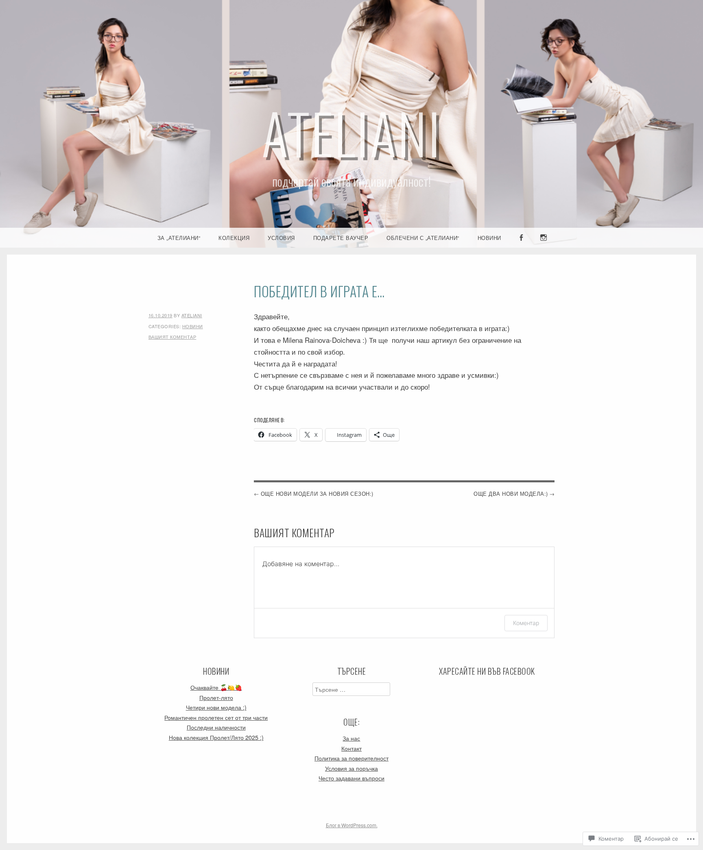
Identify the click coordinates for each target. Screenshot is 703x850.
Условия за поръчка (351, 768)
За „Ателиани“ (179, 238)
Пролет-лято (216, 697)
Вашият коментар (172, 336)
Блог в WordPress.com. (352, 825)
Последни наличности (216, 727)
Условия (281, 238)
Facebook (521, 247)
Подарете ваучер (341, 238)
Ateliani (351, 132)
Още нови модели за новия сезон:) (317, 493)
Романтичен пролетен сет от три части (216, 717)
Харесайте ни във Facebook (487, 671)
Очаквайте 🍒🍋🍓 (216, 687)
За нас (351, 738)
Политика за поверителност (351, 758)
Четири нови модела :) (216, 707)
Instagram (544, 247)
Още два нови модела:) (511, 493)
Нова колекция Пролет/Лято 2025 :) (216, 737)
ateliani (191, 315)
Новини (489, 238)
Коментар (526, 622)
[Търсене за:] (351, 689)
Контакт (351, 748)
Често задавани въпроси (351, 778)
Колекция (233, 238)
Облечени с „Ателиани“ (422, 238)
